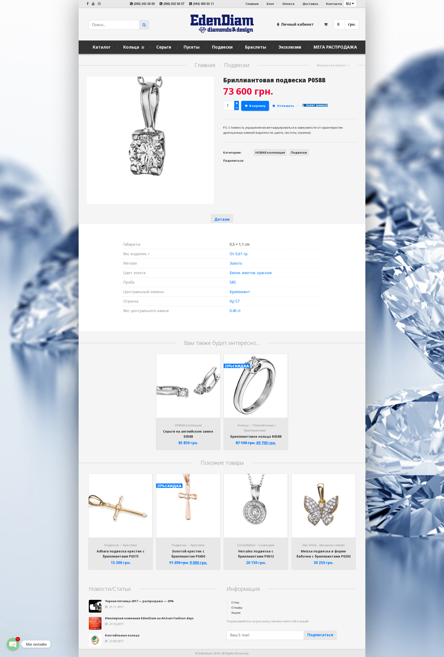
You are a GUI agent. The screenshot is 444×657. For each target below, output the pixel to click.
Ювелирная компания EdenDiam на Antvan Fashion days (149, 618)
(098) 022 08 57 (173, 3)
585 (233, 282)
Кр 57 (235, 301)
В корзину (257, 106)
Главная (252, 4)
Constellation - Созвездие (255, 545)
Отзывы (236, 607)
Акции (235, 613)
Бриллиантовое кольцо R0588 (255, 436)
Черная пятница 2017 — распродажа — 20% (139, 601)
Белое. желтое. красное (251, 272)
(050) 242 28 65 (144, 3)
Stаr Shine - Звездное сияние (323, 545)
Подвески (236, 65)
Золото (236, 263)
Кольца (243, 425)
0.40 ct (235, 310)
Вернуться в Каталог (331, 65)
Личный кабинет (297, 24)
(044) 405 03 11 (203, 3)
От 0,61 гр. (239, 253)
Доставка (310, 4)
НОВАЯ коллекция (270, 152)
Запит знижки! (316, 105)
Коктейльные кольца (122, 635)
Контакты (334, 4)
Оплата (288, 4)
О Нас (235, 602)
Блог (270, 4)
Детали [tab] (222, 219)
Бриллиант (240, 291)
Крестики (130, 545)
